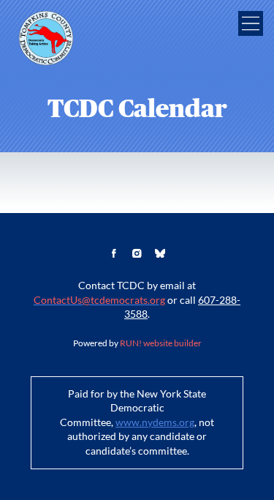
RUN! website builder (161, 343)
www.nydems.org (154, 422)
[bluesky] (160, 253)
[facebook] (114, 253)
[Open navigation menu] (250, 23)
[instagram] (137, 253)
